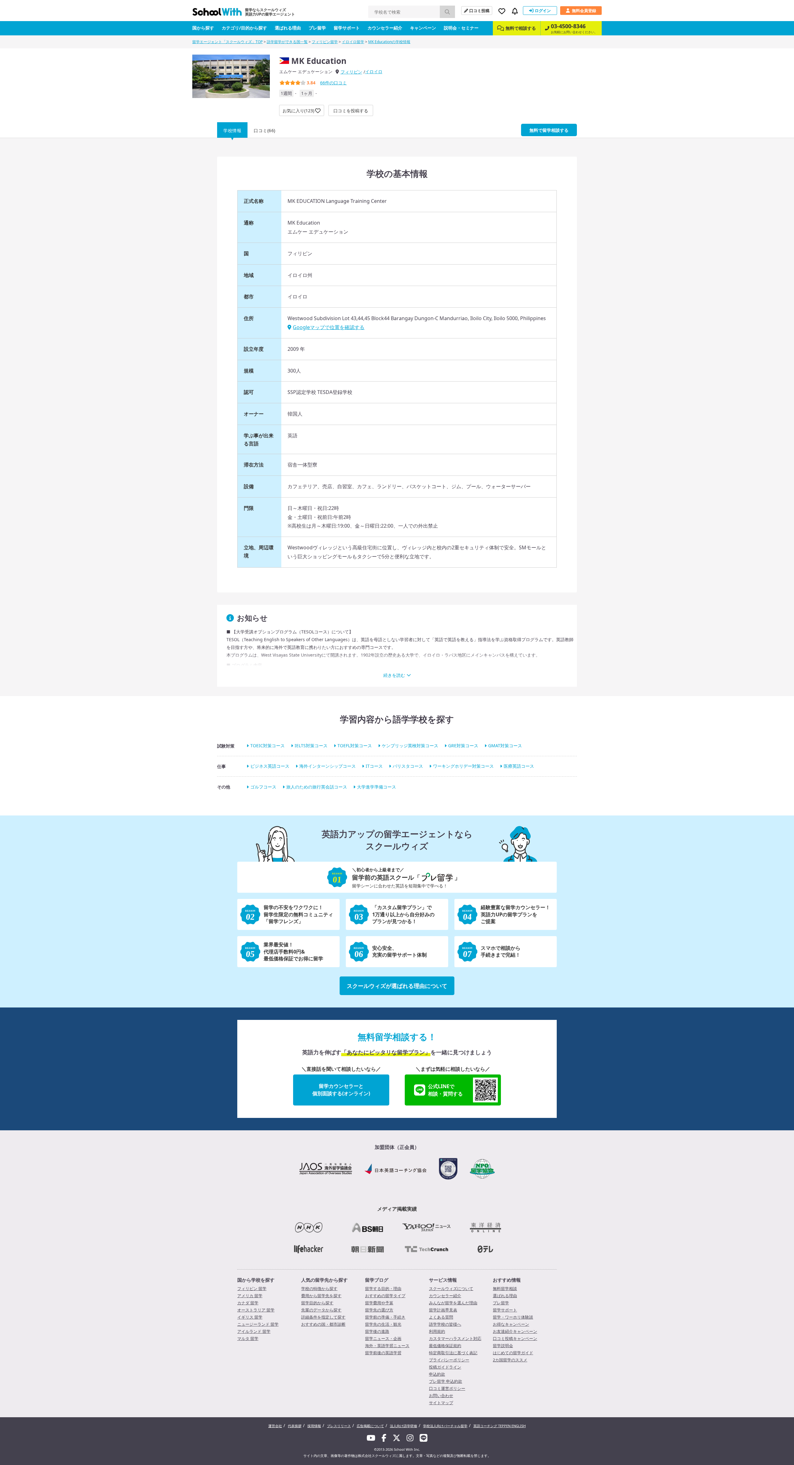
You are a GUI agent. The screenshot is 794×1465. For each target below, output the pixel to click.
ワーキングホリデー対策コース (463, 766)
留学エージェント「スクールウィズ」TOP (227, 41)
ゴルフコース (263, 787)
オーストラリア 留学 (255, 1310)
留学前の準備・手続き (385, 1317)
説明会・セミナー (461, 28)
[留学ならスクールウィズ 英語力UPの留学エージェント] (217, 13)
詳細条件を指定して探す (323, 1317)
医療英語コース (519, 766)
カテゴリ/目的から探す (244, 28)
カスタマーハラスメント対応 (455, 1338)
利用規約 (437, 1331)
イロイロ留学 (353, 41)
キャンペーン (423, 28)
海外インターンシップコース (327, 766)
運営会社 (275, 1425)
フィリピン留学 (325, 41)
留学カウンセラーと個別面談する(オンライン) (341, 1090)
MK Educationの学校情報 (389, 41)
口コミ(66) (264, 130)
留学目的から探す (317, 1303)
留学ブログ (376, 1280)
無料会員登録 (584, 10)
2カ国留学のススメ (510, 1360)
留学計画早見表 (443, 1310)
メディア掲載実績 (397, 1208)
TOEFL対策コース (354, 745)
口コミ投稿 (479, 10)
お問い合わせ (441, 1395)
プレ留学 (317, 28)
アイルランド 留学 (253, 1331)
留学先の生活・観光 (383, 1324)
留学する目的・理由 (383, 1288)
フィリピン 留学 (251, 1288)
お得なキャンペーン (511, 1324)
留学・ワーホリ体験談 (513, 1317)
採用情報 (314, 1425)
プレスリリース (339, 1425)
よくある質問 (441, 1317)
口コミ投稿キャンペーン (515, 1338)
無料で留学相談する (549, 130)
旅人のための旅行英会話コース (316, 787)
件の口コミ (333, 83)
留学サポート (347, 28)
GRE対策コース (463, 745)
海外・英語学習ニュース (387, 1345)
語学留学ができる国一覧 (287, 41)
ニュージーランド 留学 (258, 1324)
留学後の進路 (377, 1331)
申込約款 (437, 1374)
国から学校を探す (255, 1280)
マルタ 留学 (247, 1338)
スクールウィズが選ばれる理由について (397, 985)
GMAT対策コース (505, 745)
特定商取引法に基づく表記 (453, 1353)
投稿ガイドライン (445, 1367)
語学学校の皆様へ (445, 1324)
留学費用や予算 (379, 1303)
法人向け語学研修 (403, 1425)
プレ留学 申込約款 (445, 1381)
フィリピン (351, 72)
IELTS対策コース (311, 745)
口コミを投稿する (350, 111)
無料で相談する (521, 28)
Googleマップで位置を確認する (328, 327)
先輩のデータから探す (321, 1310)
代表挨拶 (294, 1425)
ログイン (543, 10)
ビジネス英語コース (269, 766)
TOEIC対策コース (267, 745)
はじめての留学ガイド (513, 1353)
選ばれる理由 (288, 28)
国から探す (203, 28)
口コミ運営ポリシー (447, 1388)
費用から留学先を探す (321, 1295)
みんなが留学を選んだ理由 (453, 1303)
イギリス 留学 (249, 1317)
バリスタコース (408, 766)
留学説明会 (503, 1345)
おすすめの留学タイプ (385, 1295)
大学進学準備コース (376, 787)
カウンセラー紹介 (385, 28)
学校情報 (232, 130)
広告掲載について (370, 1425)
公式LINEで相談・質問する (445, 1090)
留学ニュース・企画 (383, 1338)
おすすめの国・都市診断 (323, 1324)
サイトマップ (441, 1402)
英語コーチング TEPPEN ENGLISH (499, 1425)
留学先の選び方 (379, 1310)
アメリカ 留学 (249, 1295)
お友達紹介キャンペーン (515, 1331)
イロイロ (373, 71)
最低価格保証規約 (445, 1345)
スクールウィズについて (451, 1288)
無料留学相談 (505, 1288)
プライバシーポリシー (449, 1360)
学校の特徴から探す (319, 1288)
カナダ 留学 (247, 1303)
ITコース (374, 766)
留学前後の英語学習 (383, 1353)
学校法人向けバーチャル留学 (445, 1425)
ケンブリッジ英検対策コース (410, 745)
